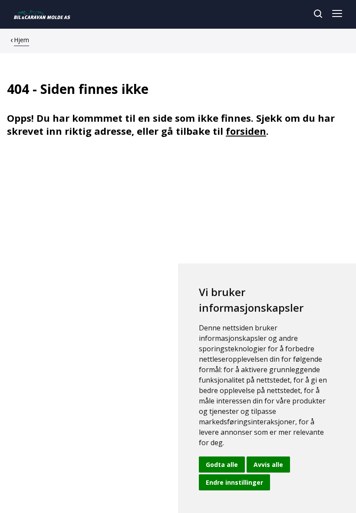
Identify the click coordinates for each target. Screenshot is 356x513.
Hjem (21, 40)
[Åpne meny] (337, 14)
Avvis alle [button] (268, 464)
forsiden (246, 130)
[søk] (318, 13)
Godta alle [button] (222, 464)
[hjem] (42, 14)
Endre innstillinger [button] (234, 482)
